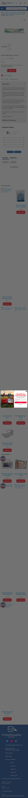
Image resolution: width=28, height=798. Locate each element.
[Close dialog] (26, 391)
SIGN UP (21, 402)
